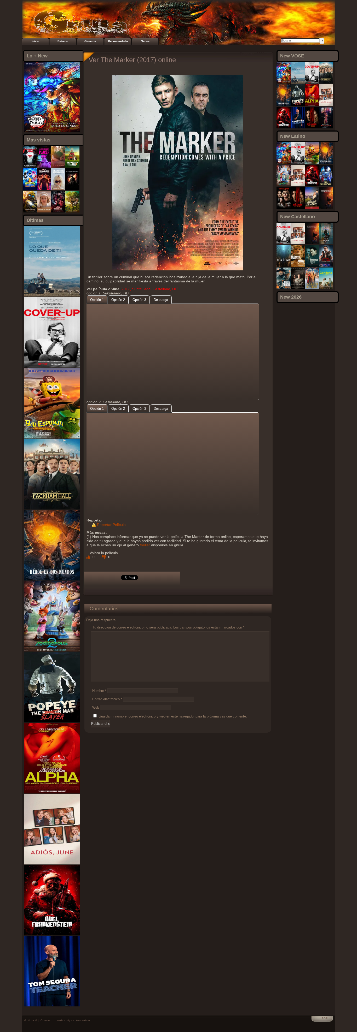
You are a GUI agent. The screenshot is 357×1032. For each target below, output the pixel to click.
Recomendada (118, 41)
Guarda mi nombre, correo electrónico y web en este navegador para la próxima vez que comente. (173, 716)
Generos (90, 41)
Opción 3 (139, 300)
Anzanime (83, 1020)
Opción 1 (97, 300)
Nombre (99, 691)
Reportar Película (111, 525)
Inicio (35, 41)
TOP (325, 1018)
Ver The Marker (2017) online (132, 60)
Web (95, 707)
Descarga (161, 300)
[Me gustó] (89, 557)
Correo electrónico (107, 699)
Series (145, 41)
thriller (145, 545)
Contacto (47, 1020)
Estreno (62, 41)
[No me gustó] (104, 557)
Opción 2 (118, 300)
